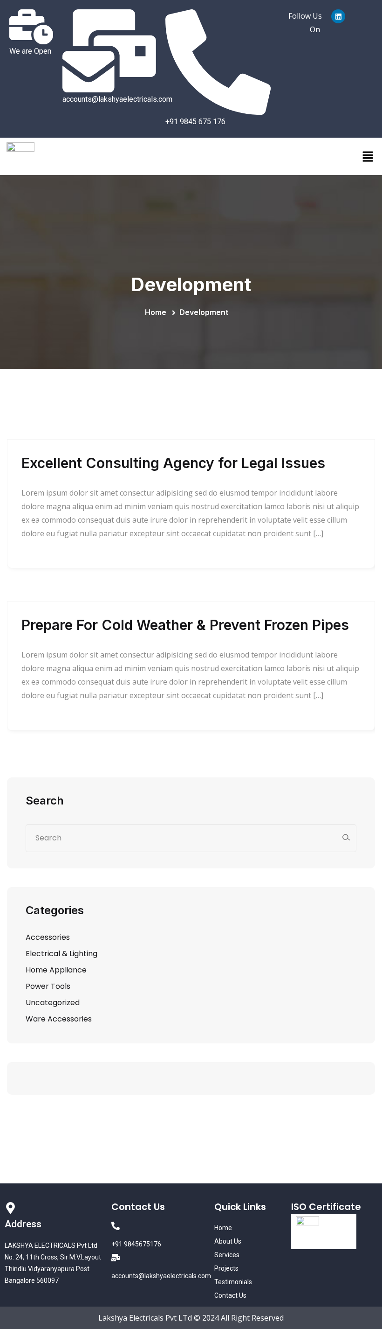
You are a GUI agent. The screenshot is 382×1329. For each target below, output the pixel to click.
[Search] (346, 837)
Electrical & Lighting (61, 953)
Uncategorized (53, 1002)
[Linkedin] (338, 16)
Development (203, 312)
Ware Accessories (59, 1019)
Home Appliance (56, 970)
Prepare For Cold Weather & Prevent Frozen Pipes (185, 624)
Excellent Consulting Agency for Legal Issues (173, 463)
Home (157, 312)
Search (45, 800)
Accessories (48, 937)
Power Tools (48, 986)
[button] (368, 156)
